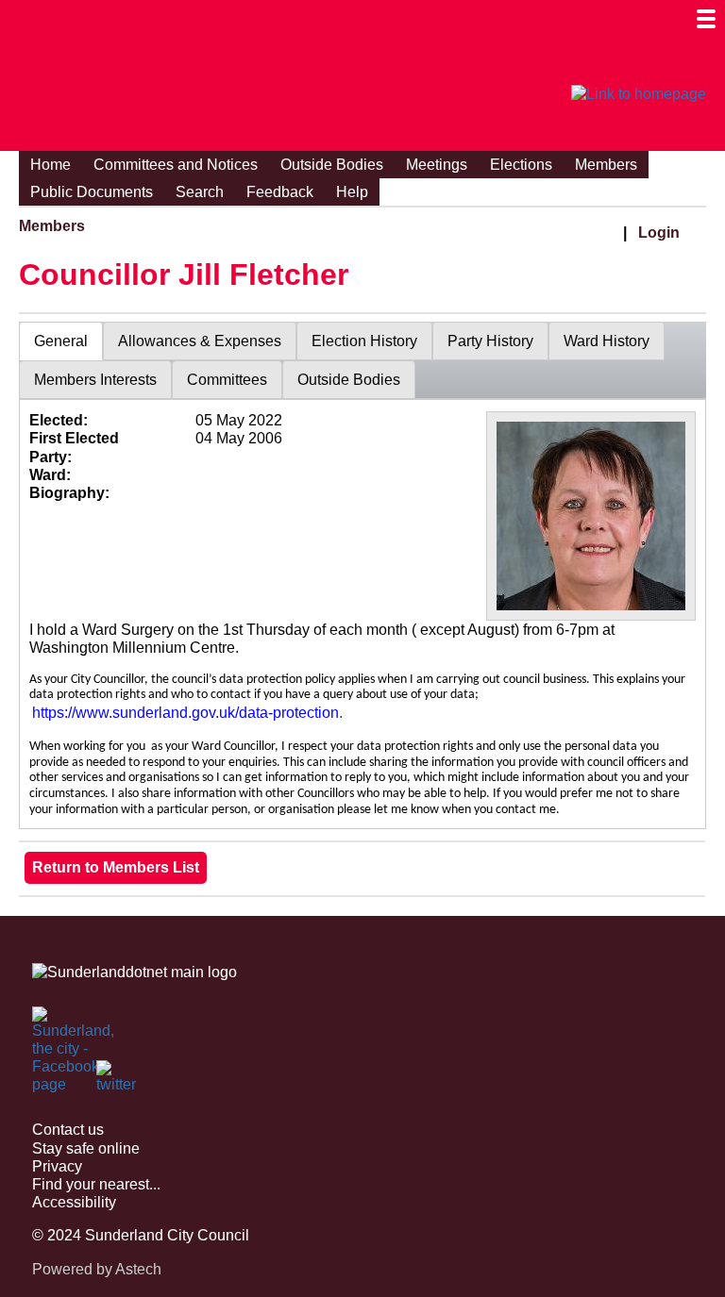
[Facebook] (53, 1027)
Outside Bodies (331, 165)
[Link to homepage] (638, 94)
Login (659, 232)
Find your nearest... (96, 1184)
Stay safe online (86, 1148)
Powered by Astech (96, 1269)
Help (352, 192)
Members (606, 165)
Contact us (68, 1130)
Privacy (57, 1166)
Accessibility (74, 1202)
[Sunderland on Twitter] (117, 1081)
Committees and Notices (175, 165)
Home (50, 165)
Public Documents (91, 192)
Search (200, 192)
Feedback (279, 192)
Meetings (436, 165)
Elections (521, 165)
